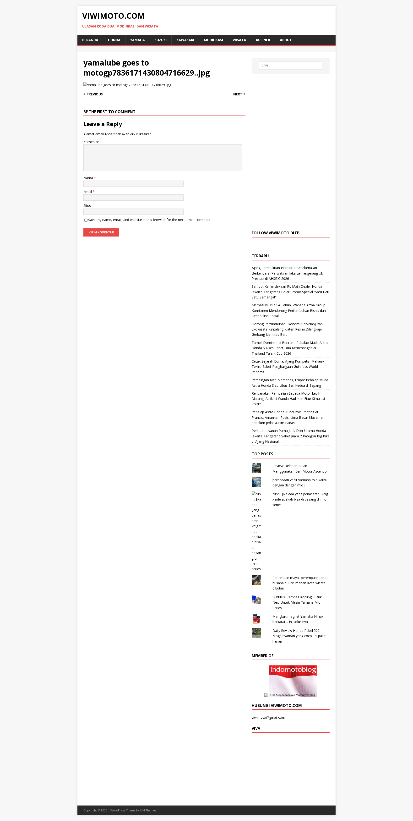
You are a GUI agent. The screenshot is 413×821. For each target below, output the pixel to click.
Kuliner (263, 40)
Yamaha (137, 40)
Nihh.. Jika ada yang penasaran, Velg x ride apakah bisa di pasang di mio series (300, 499)
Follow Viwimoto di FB (275, 233)
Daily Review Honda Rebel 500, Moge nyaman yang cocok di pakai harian (299, 636)
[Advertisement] (291, 151)
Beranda (90, 40)
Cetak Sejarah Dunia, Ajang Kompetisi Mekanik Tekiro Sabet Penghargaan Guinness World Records (288, 366)
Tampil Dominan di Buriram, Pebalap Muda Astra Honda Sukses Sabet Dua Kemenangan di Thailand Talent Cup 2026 (290, 348)
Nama (88, 178)
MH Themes (148, 810)
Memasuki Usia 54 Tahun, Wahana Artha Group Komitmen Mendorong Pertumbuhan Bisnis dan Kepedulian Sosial (289, 310)
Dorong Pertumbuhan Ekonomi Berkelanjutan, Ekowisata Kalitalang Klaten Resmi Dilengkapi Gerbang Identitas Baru (288, 329)
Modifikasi (213, 40)
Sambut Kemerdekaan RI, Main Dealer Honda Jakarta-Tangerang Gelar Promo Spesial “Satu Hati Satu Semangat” (290, 291)
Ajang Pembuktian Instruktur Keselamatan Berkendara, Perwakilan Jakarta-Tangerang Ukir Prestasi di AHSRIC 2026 (288, 273)
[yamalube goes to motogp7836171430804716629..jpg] (127, 85)
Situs (87, 205)
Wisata (239, 40)
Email (88, 191)
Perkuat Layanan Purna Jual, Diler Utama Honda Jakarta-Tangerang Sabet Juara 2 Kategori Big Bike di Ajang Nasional (291, 436)
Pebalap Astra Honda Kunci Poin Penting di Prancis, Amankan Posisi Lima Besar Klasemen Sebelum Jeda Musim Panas (288, 417)
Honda (114, 40)
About (286, 40)
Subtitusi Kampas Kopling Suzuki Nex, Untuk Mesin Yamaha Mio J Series (297, 602)
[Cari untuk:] (290, 65)
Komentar (91, 141)
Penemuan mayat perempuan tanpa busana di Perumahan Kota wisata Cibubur (300, 583)
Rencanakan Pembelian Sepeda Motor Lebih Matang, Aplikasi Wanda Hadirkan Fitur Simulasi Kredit (288, 398)
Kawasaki (185, 40)
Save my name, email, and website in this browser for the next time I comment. (149, 219)
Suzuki (161, 40)
